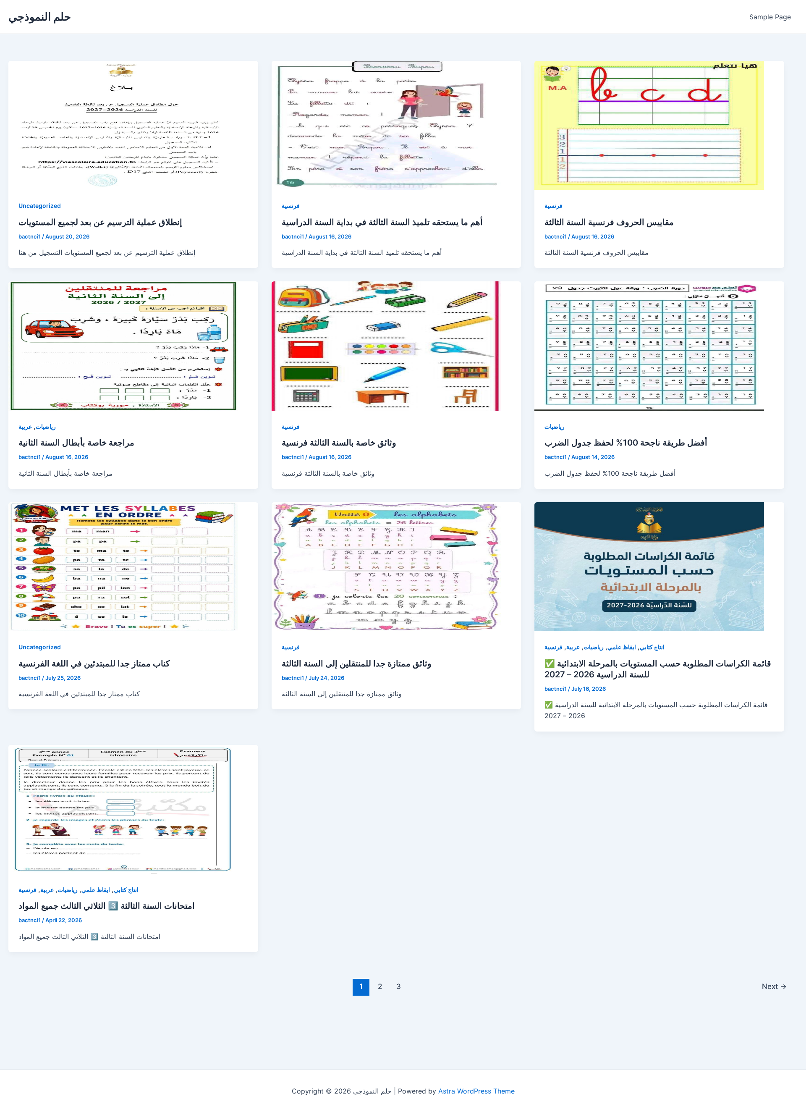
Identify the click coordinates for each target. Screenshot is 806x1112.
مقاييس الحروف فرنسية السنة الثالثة (609, 222)
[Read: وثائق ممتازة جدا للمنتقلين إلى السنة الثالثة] (386, 566)
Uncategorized (39, 205)
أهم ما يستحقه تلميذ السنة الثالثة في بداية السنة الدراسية (382, 222)
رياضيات (46, 426)
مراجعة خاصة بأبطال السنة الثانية (76, 443)
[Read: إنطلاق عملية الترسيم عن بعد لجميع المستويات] (123, 125)
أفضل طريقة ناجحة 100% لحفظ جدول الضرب (625, 443)
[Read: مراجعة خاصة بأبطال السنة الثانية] (123, 345)
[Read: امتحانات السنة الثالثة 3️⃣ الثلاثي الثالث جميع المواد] (123, 809)
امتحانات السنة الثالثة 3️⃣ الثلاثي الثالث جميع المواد (106, 906)
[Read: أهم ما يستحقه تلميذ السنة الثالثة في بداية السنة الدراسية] (386, 125)
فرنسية (291, 205)
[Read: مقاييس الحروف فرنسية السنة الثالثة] (649, 125)
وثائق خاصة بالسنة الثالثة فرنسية (339, 443)
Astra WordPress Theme (476, 1091)
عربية (25, 426)
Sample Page (770, 17)
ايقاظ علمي (621, 646)
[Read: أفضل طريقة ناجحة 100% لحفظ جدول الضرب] (649, 345)
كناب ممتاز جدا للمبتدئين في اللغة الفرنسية (94, 663)
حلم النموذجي (39, 16)
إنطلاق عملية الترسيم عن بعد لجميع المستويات (100, 222)
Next (774, 986)
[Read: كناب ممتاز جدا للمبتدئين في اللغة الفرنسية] (123, 566)
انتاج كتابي (652, 646)
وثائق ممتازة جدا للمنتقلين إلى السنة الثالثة (357, 663)
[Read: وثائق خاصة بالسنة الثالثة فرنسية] (386, 345)
